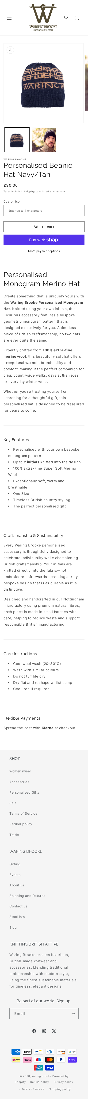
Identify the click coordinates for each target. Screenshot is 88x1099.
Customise (12, 201)
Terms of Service (23, 813)
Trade (14, 835)
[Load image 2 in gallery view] (44, 140)
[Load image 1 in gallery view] (17, 140)
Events (15, 875)
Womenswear (20, 771)
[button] (9, 18)
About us (16, 885)
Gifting (14, 864)
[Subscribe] (73, 1013)
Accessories (19, 782)
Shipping (29, 191)
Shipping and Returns (27, 896)
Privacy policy (63, 1082)
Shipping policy (60, 1089)
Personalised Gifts (24, 792)
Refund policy (20, 824)
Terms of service (33, 1089)
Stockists (17, 917)
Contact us (18, 906)
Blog (13, 927)
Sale (12, 803)
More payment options (44, 251)
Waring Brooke (41, 1076)
